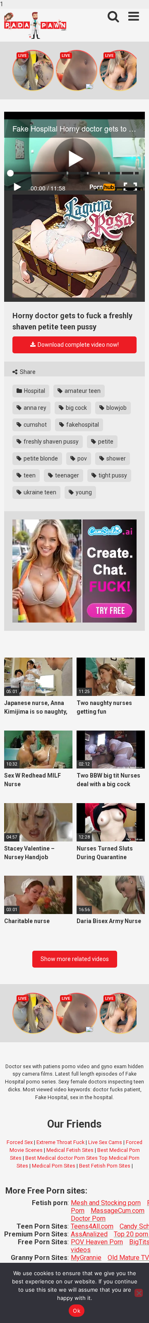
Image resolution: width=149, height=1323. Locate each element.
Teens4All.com (92, 1226)
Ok (76, 1310)
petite (105, 441)
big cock (76, 407)
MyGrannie (86, 1258)
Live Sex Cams (105, 1142)
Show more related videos (75, 959)
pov (81, 458)
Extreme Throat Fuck (60, 1142)
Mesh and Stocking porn (106, 1203)
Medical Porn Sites (53, 1166)
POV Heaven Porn (97, 1242)
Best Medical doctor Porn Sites (61, 1158)
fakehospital (82, 424)
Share (27, 372)
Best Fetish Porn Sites (104, 1166)
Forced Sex (20, 1142)
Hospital (34, 391)
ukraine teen (39, 492)
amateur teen (82, 391)
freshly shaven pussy (50, 441)
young (83, 492)
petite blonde (40, 458)
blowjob (116, 407)
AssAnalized (89, 1234)
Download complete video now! (77, 344)
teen (29, 475)
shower (115, 458)
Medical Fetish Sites (70, 1150)
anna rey (34, 407)
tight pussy (112, 475)
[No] (139, 1293)
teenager (66, 475)
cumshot (34, 424)
